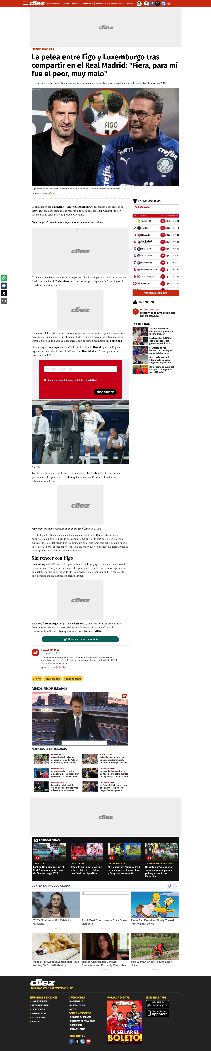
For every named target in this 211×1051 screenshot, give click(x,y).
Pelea (38, 678)
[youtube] (88, 1041)
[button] (4, 278)
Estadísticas (149, 201)
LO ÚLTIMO (141, 324)
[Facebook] (71, 1041)
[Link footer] (42, 982)
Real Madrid (53, 678)
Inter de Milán (73, 678)
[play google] (163, 1004)
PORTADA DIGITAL (118, 997)
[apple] (163, 1013)
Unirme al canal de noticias (83, 639)
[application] (80, 718)
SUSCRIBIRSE (105, 392)
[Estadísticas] (146, 3)
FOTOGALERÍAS (49, 840)
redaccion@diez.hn (55, 667)
